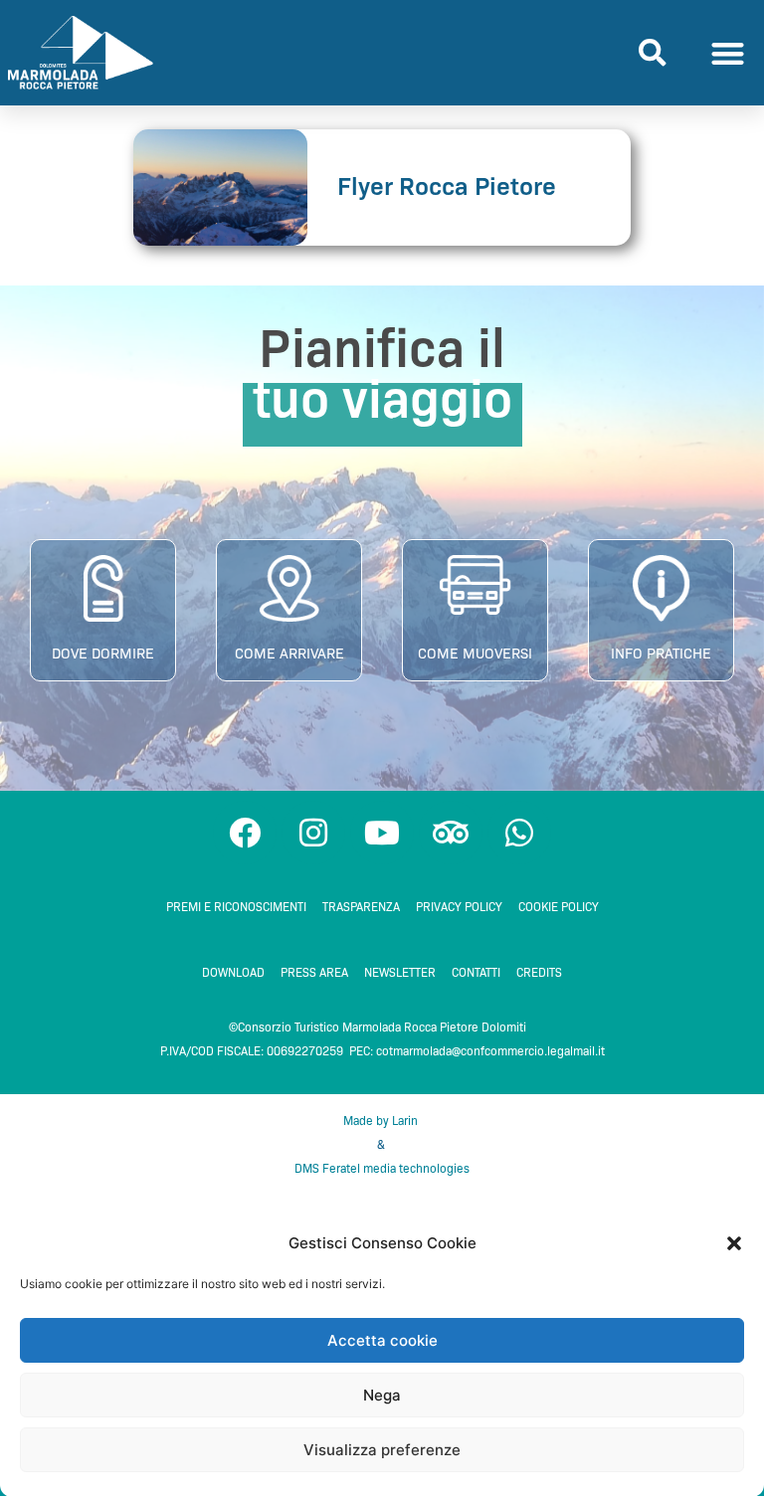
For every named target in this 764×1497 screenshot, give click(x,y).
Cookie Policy (558, 906)
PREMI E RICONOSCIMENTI (236, 906)
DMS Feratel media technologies (382, 1168)
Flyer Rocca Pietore (446, 186)
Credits (539, 972)
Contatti (476, 972)
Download (233, 972)
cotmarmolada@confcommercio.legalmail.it (490, 1050)
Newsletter (400, 972)
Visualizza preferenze (382, 1449)
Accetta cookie (382, 1340)
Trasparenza (361, 906)
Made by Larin (382, 1120)
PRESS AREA (314, 972)
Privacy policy (459, 906)
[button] (734, 1243)
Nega (382, 1395)
